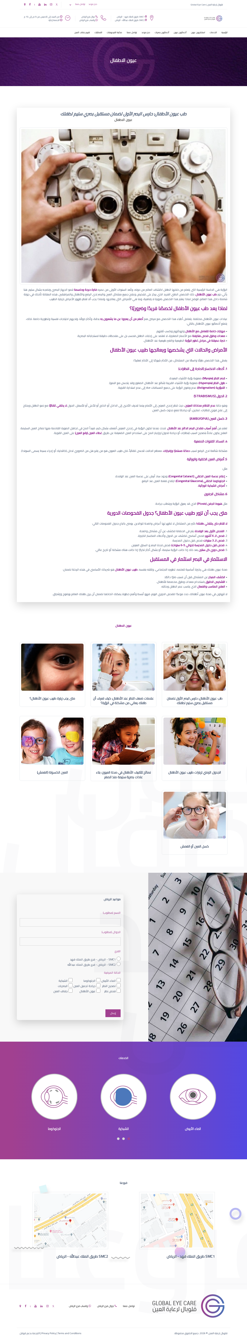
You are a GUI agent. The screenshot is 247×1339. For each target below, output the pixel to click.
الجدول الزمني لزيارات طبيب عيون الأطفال (194, 772)
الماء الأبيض (108, 980)
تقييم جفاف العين (82, 32)
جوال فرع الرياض (88, 16)
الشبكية (63, 980)
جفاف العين (60, 991)
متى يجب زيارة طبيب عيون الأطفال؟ (52, 698)
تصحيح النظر (109, 986)
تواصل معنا (80, 4)
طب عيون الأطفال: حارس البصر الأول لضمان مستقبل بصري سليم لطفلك (194, 700)
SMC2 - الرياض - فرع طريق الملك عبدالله (91, 964)
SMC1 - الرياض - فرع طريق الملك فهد (93, 959)
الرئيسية (224, 32)
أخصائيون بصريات (162, 32)
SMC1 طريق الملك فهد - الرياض (131, 16)
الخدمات (213, 32)
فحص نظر (110, 991)
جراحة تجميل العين (84, 986)
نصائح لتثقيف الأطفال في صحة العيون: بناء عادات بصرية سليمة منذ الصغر (123, 774)
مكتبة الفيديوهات (114, 32)
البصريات (63, 986)
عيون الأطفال (87, 991)
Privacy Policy (48, 1333)
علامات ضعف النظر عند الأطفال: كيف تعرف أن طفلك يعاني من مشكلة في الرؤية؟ (123, 700)
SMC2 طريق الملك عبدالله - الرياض (130, 20)
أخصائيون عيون (180, 32)
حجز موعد (93, 4)
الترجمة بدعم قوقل (30, 1333)
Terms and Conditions (69, 1333)
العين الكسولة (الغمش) (52, 772)
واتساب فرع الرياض (87, 20)
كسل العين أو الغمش (194, 846)
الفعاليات (98, 32)
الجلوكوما (89, 980)
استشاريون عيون (198, 32)
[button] (128, 1138)
